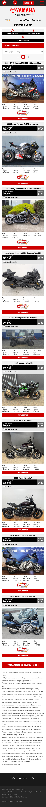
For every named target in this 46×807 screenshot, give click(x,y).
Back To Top (23, 778)
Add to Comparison (11, 72)
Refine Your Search (11, 45)
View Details (23, 118)
